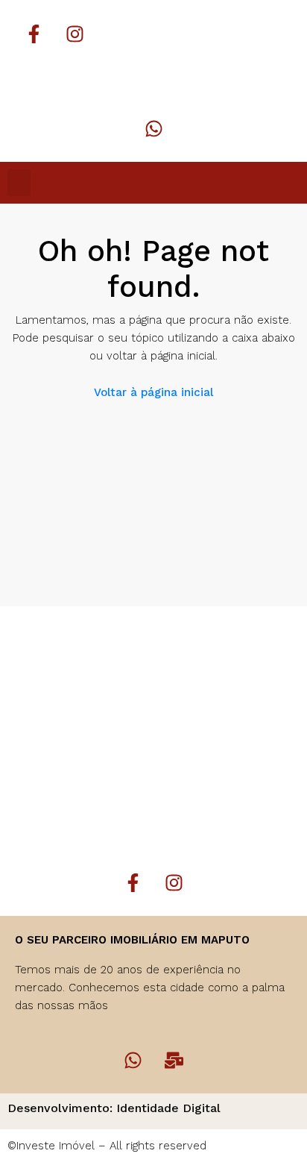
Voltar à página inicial (153, 392)
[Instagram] (74, 33)
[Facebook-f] (33, 33)
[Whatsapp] (153, 128)
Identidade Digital (168, 1108)
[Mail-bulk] (174, 1060)
